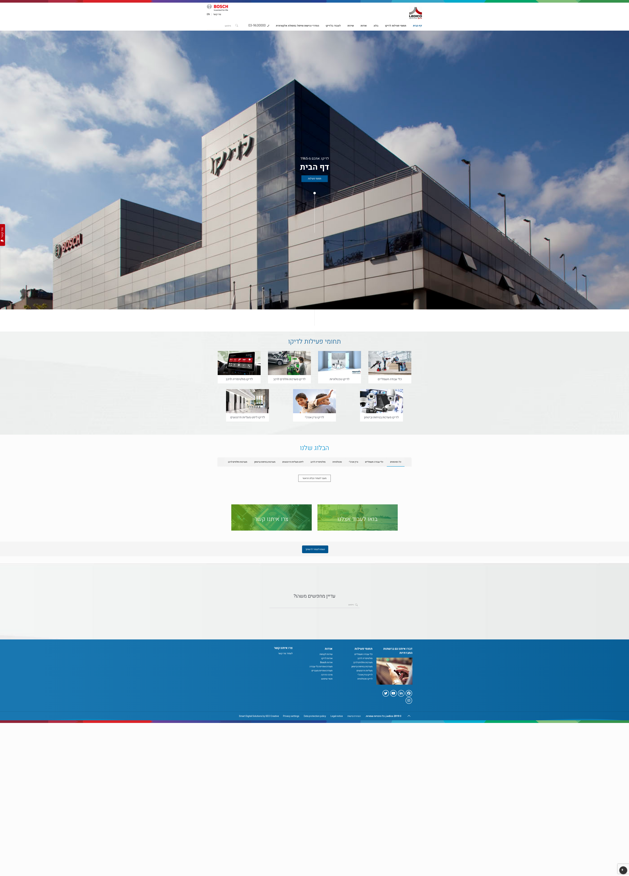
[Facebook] (409, 693)
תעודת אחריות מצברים (322, 670)
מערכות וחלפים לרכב (362, 662)
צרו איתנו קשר (271, 519)
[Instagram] (409, 700)
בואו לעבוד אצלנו (357, 519)
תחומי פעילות (314, 178)
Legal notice (337, 716)
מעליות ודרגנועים (364, 670)
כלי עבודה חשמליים (390, 379)
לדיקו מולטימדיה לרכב (239, 379)
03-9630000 (257, 25)
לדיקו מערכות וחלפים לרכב (289, 379)
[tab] (396, 462)
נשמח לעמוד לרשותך (315, 549)
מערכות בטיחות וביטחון (361, 666)
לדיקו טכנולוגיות (339, 379)
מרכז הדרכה (327, 674)
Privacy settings (291, 716)
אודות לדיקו (327, 658)
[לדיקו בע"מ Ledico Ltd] (415, 12)
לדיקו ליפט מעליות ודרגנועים (247, 417)
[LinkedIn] (401, 693)
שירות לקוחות (326, 654)
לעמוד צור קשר (285, 653)
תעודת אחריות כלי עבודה (321, 666)
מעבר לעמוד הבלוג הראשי (314, 478)
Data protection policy (315, 716)
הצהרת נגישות (354, 716)
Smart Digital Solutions (250, 716)
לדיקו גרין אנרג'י (314, 417)
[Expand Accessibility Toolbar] (623, 870)
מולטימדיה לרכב (364, 658)
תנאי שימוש (327, 679)
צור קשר (217, 14)
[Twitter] (385, 693)
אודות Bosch (326, 662)
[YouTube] (393, 693)
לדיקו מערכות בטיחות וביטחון (381, 417)
